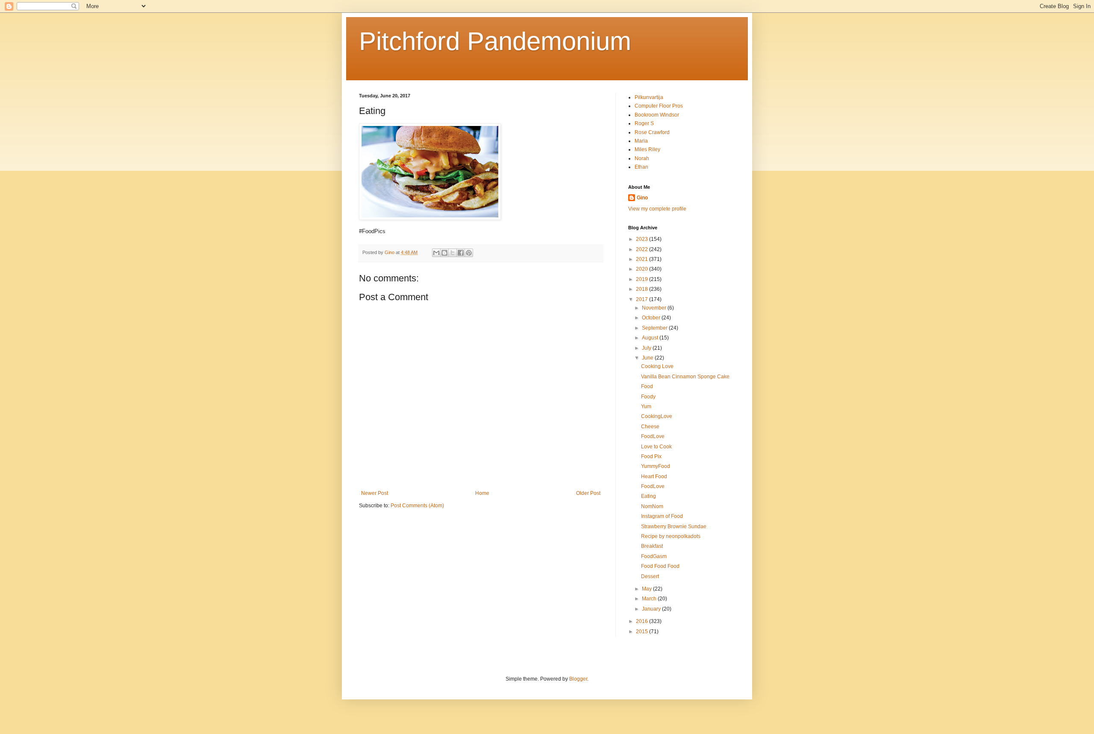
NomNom (652, 506)
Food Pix (651, 456)
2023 (642, 239)
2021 (642, 259)
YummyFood (655, 466)
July (647, 348)
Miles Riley (647, 149)
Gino (642, 198)
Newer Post (374, 493)
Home (482, 493)
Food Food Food (660, 566)
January (652, 609)
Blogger (578, 679)
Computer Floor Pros (659, 106)
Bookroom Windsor (657, 115)
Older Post (588, 493)
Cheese (650, 427)
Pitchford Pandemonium (495, 41)
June (648, 358)
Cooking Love (657, 366)
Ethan (641, 167)
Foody (648, 397)
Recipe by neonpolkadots (670, 536)
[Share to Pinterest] (469, 253)
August (650, 338)
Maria (641, 141)
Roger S (644, 123)
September (655, 328)
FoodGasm (654, 556)
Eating (648, 496)
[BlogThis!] (444, 253)
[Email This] (436, 253)
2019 (642, 279)
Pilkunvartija (649, 97)
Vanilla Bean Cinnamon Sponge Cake (685, 377)
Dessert (650, 576)
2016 (642, 621)
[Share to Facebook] (460, 253)
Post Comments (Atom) (417, 506)
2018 (642, 289)
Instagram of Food (662, 516)
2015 (642, 632)
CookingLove (656, 416)
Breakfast (652, 546)
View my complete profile (657, 209)
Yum (646, 406)
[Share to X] (452, 253)
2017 (642, 299)
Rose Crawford (652, 132)
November (655, 308)
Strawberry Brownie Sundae (673, 526)
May (647, 589)
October (652, 318)
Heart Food (654, 477)
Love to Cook (656, 447)
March (650, 599)
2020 (642, 269)
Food (647, 386)
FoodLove (653, 436)
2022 (642, 249)
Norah (642, 158)
